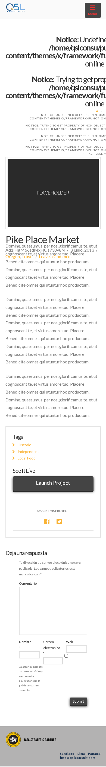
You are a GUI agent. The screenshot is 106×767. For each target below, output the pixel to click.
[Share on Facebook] (46, 521)
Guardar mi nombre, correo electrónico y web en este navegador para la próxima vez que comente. (31, 678)
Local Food (27, 458)
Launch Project (53, 483)
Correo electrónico (47, 647)
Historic (24, 444)
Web (69, 642)
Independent (28, 451)
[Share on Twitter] (59, 521)
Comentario (28, 583)
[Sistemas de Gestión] (15, 6)
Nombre (23, 645)
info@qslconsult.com (77, 757)
